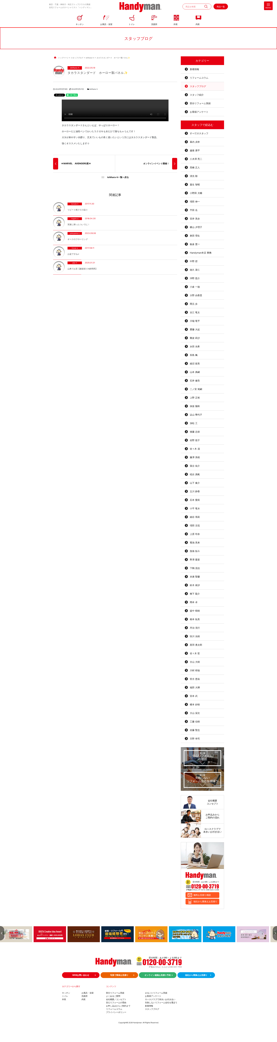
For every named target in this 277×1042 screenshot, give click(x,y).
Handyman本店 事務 (201, 252)
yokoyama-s (74, 233)
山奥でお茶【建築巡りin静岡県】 (82, 268)
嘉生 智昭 (195, 184)
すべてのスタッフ (199, 133)
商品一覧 (221, 6)
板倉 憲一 (195, 244)
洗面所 (154, 24)
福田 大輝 (195, 687)
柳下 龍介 (195, 593)
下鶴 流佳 (195, 568)
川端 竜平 (195, 320)
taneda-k (74, 204)
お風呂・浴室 (106, 24)
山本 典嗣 (195, 372)
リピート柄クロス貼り (78, 209)
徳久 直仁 (195, 269)
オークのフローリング (78, 239)
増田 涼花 (195, 525)
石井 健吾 (195, 380)
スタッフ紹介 (197, 94)
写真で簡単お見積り (119, 975)
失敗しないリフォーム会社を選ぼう (161, 1002)
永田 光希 (195, 346)
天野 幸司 (195, 738)
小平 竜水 (195, 508)
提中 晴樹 (195, 610)
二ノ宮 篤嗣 (196, 389)
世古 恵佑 (195, 678)
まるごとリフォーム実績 (156, 993)
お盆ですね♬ (74, 254)
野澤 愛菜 (195, 559)
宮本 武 (194, 696)
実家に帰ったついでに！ (79, 224)
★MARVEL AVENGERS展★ (76, 163)
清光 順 (194, 176)
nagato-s (74, 219)
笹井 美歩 (195, 218)
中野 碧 (194, 261)
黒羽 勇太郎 (196, 644)
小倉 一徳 (195, 286)
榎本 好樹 (195, 704)
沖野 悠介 (195, 278)
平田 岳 (194, 210)
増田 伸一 (195, 201)
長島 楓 (194, 355)
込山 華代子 (196, 414)
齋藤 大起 (195, 329)
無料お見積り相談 (202, 895)
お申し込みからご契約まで (118, 1006)
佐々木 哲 (195, 653)
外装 (176, 24)
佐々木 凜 (195, 448)
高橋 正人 (195, 167)
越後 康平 (195, 150)
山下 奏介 (195, 482)
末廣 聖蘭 (195, 576)
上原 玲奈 (195, 534)
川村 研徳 (195, 670)
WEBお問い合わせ (80, 975)
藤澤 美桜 (195, 457)
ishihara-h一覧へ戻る (118, 177)
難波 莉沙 (195, 337)
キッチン (80, 24)
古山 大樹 (195, 661)
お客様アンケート (199, 111)
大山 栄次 (195, 713)
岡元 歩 (194, 303)
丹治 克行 (195, 627)
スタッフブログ (198, 86)
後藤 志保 (195, 431)
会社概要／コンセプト (116, 999)
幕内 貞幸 (195, 141)
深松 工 (194, 423)
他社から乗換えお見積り (205, 901)
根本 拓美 (195, 619)
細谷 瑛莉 (195, 517)
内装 (198, 24)
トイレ (132, 24)
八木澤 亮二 (196, 158)
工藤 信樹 (195, 721)
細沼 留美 (195, 363)
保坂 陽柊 (195, 406)
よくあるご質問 (113, 996)
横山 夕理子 (196, 227)
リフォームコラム (199, 77)
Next (275, 933)
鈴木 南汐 (195, 585)
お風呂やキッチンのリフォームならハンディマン (140, 7)
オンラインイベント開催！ (156, 163)
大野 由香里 (196, 295)
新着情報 (194, 69)
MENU (268, 8)
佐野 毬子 (195, 440)
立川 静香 (195, 491)
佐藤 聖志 (195, 730)
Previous (2, 933)
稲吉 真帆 (195, 474)
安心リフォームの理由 (116, 1002)
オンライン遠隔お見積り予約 (158, 975)
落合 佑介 (195, 465)
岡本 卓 (194, 602)
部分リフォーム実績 (200, 103)
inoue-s (75, 248)
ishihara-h (74, 68)
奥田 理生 (195, 235)
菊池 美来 (195, 542)
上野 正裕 (195, 397)
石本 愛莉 (195, 499)
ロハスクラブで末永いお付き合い (160, 999)
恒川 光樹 (195, 636)
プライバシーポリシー (116, 1012)
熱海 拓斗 (195, 551)
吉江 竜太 (195, 312)
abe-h (74, 263)
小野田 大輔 (196, 193)
